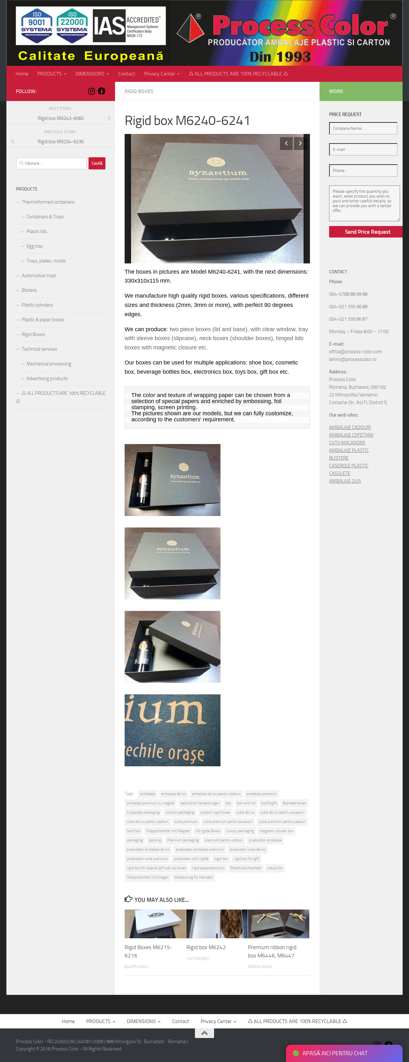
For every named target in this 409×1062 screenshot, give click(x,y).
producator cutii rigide (191, 858)
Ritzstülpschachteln (245, 868)
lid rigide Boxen (208, 831)
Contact (126, 74)
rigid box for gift (246, 858)
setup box (275, 868)
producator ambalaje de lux (148, 849)
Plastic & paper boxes (43, 320)
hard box (133, 831)
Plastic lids (37, 231)
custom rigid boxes (215, 812)
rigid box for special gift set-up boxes (156, 868)
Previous (286, 143)
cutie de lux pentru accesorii (282, 812)
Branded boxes (294, 803)
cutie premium (185, 821)
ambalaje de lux (173, 794)
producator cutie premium (147, 858)
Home (22, 74)
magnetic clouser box (276, 831)
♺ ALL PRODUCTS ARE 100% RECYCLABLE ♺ (238, 74)
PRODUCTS (49, 74)
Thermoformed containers (48, 202)
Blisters (29, 290)
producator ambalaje (265, 840)
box (228, 803)
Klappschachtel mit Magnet (168, 831)
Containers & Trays (45, 217)
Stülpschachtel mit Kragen (147, 877)
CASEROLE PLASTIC (348, 466)
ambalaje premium (262, 794)
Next (300, 143)
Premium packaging (183, 840)
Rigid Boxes (139, 91)
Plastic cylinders (37, 305)
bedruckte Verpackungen (200, 803)
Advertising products (47, 378)
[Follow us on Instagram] (91, 91)
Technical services (39, 349)
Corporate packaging (143, 812)
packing (155, 840)
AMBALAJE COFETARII (351, 435)
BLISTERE (339, 458)
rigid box (221, 858)
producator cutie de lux (248, 849)
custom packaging (180, 812)
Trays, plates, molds (46, 261)
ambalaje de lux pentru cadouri (216, 794)
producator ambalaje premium (200, 849)
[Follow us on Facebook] (101, 91)
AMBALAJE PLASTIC (349, 450)
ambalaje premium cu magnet (150, 803)
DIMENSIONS (89, 74)
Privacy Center (159, 74)
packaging (135, 840)
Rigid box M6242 (206, 947)
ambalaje (147, 794)
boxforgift (269, 803)
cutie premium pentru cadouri (282, 821)
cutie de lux (245, 812)
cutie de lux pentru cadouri (147, 821)
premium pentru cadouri (224, 840)
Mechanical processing (49, 364)
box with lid (246, 803)
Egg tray (35, 246)
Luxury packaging (240, 831)
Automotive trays (39, 275)
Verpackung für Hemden (193, 877)
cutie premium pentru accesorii (228, 821)
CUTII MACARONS (347, 443)
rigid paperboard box (208, 868)
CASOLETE (339, 473)
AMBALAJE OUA (345, 481)
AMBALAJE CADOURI (350, 427)
